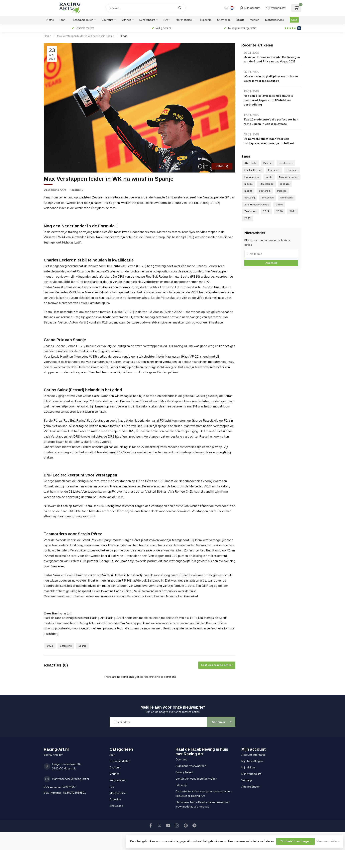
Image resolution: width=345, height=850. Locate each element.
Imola (269, 177)
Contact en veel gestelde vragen (196, 779)
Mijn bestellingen (252, 761)
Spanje (82, 645)
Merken (254, 20)
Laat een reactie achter (216, 665)
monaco (285, 183)
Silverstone (286, 197)
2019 (266, 211)
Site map (181, 785)
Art (166, 20)
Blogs (240, 20)
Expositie (205, 20)
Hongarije (292, 170)
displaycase (286, 163)
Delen (219, 166)
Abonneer (271, 262)
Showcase (224, 20)
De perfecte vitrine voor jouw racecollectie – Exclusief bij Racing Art (203, 794)
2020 (279, 211)
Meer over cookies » (327, 841)
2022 (50, 645)
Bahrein (267, 163)
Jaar (62, 20)
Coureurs (107, 20)
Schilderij (249, 197)
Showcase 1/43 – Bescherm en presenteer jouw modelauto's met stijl (202, 804)
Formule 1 (274, 170)
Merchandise (184, 20)
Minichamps (267, 183)
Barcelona (66, 645)
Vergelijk (246, 780)
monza (248, 190)
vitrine (279, 204)
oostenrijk (264, 190)
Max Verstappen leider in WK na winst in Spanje (85, 36)
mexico (248, 183)
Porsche (281, 190)
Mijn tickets (248, 767)
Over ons (181, 759)
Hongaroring (251, 177)
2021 (292, 211)
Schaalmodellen (83, 20)
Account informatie (253, 755)
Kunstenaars (147, 20)
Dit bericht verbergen (295, 841)
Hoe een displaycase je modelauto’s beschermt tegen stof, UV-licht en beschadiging (268, 100)
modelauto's (169, 618)
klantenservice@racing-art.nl (70, 779)
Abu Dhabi (250, 163)
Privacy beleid (184, 772)
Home (50, 20)
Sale (294, 20)
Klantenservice (274, 20)
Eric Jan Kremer (252, 170)
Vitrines (126, 20)
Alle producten (250, 787)
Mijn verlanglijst (251, 774)
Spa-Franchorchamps (256, 204)
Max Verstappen (288, 177)
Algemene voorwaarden (190, 766)
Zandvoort (250, 211)
